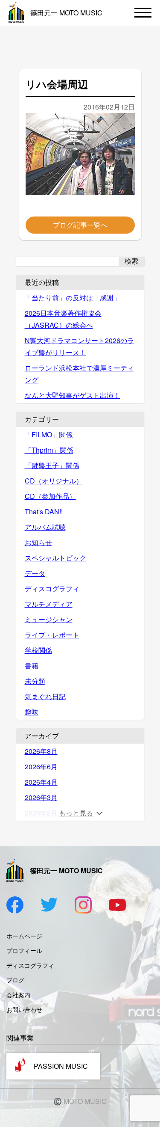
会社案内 (18, 995)
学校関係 (38, 650)
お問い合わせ (24, 1009)
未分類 (35, 681)
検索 (131, 261)
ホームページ (24, 935)
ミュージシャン (49, 619)
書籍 (31, 665)
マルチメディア (49, 604)
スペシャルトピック (55, 558)
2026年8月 (41, 751)
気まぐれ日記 (45, 696)
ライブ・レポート (52, 635)
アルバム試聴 (45, 527)
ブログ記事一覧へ (80, 225)
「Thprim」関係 (49, 450)
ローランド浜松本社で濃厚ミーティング (79, 374)
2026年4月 (41, 782)
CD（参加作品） (50, 496)
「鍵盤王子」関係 (52, 465)
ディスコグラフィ (52, 588)
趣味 (31, 712)
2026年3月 (41, 797)
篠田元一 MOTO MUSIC (66, 13)
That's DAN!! (44, 511)
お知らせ (38, 542)
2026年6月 (41, 766)
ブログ (15, 980)
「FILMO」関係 (49, 434)
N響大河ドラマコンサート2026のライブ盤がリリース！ (79, 346)
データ (35, 573)
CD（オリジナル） (54, 481)
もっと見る (76, 813)
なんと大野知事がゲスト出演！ (72, 395)
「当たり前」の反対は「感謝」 (72, 298)
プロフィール (24, 950)
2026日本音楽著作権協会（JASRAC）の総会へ (63, 319)
